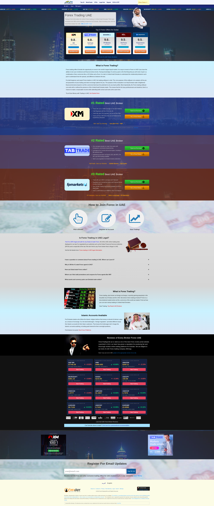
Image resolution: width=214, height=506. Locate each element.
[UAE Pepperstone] (140, 35)
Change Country (143, 489)
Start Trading (80, 369)
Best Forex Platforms (85, 330)
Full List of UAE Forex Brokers (107, 57)
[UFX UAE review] (100, 418)
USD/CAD (185, 9)
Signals (109, 2)
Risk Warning (108, 488)
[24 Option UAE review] (132, 418)
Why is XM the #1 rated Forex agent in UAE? (107, 265)
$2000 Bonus (90, 51)
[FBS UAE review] (81, 418)
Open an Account (136, 111)
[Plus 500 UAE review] (68, 418)
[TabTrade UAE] (90, 47)
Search (117, 488)
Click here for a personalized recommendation (115, 425)
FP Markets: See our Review (96, 195)
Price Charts (143, 2)
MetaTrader (89, 2)
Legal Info (102, 2)
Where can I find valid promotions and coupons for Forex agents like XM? (107, 275)
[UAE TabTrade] (90, 35)
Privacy (103, 488)
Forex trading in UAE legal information (90, 250)
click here (136, 127)
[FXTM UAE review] (138, 418)
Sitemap (121, 488)
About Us (93, 488)
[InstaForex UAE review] (87, 418)
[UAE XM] (73, 35)
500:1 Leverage (107, 51)
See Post (119, 503)
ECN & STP (116, 2)
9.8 (73, 40)
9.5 (123, 39)
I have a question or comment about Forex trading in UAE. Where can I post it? (107, 260)
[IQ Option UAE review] (119, 418)
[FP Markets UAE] (106, 47)
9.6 (106, 39)
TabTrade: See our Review (98, 163)
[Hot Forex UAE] (123, 47)
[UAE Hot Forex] (124, 35)
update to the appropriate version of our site (124, 352)
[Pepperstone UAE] (140, 47)
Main (72, 6)
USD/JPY (165, 9)
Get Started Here (94, 93)
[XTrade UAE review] (94, 418)
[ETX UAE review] (125, 418)
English (78, 6)
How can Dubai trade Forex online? (107, 269)
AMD (81, 9)
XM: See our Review (100, 123)
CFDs (95, 2)
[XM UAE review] (74, 418)
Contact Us (98, 488)
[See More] (138, 476)
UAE (66, 6)
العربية (104, 483)
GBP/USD (205, 9)
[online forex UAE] (68, 3)
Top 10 (82, 2)
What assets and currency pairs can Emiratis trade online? (107, 279)
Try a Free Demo (135, 116)
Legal (113, 488)
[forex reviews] (72, 491)
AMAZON (102, 9)
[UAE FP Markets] (107, 35)
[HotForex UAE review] (106, 418)
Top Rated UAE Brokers (115, 306)
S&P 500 (61, 9)
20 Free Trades (140, 51)
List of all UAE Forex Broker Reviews (107, 422)
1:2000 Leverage (124, 51)
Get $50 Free (74, 51)
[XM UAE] (73, 47)
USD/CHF (20, 9)
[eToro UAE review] (113, 418)
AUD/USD (40, 9)
